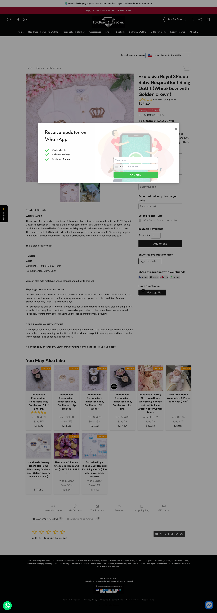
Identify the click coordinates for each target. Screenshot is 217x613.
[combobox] (118, 167)
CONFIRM (136, 175)
